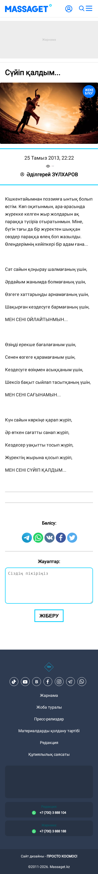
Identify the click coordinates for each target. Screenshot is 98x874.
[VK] (36, 681)
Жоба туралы (49, 707)
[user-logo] (69, 11)
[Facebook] (47, 681)
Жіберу (49, 615)
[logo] (28, 9)
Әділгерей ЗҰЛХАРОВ (52, 174)
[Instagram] (59, 681)
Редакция (49, 742)
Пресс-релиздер (49, 719)
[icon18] (49, 669)
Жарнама (49, 695)
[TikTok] (13, 681)
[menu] (89, 9)
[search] (81, 9)
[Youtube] (25, 681)
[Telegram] (70, 681)
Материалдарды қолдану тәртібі (49, 730)
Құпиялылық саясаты (49, 754)
